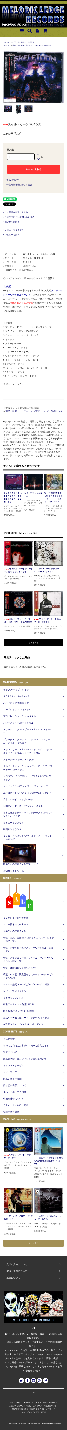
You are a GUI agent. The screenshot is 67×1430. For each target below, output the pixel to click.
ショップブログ (27, 1412)
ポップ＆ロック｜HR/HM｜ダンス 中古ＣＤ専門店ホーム (33, 1402)
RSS (37, 1412)
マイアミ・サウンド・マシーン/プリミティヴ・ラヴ (18, 570)
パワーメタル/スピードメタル (23, 42)
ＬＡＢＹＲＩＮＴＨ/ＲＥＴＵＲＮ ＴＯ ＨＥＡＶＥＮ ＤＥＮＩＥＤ (13, 497)
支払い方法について (17, 1406)
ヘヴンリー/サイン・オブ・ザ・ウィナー (18, 1156)
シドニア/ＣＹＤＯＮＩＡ (33, 494)
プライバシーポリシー (45, 1409)
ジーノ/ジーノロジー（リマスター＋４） (18, 1217)
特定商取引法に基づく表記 (19, 184)
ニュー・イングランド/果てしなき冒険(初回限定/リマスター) (48, 1161)
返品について (13, 180)
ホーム (6, 42)
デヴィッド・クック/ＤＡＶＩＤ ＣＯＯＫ (47, 620)
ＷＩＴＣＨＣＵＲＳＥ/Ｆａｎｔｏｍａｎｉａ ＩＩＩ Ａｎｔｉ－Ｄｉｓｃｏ (53, 497)
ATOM (43, 1412)
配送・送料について (35, 1406)
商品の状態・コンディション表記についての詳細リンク (34, 411)
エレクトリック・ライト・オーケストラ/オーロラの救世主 (18, 620)
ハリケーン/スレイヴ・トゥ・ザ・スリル (47, 1217)
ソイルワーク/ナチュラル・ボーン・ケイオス (46, 570)
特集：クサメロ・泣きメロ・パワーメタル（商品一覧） (33, 45)
